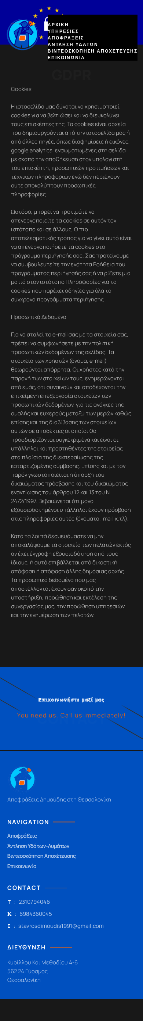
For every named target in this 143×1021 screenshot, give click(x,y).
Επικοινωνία (22, 866)
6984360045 (35, 914)
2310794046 (34, 902)
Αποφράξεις (22, 836)
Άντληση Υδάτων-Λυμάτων (38, 846)
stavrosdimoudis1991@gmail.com (61, 926)
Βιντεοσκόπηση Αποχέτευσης (41, 856)
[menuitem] (58, 24)
